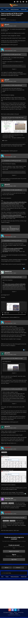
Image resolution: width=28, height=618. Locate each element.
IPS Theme (6, 612)
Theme (15, 612)
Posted (10, 26)
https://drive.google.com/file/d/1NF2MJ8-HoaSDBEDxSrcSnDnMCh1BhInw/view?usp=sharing (12, 250)
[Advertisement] (14, 594)
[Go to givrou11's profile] (2, 25)
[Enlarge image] (14, 461)
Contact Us (12, 613)
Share (7, 567)
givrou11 (16, 54)
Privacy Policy (21, 612)
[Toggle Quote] (3, 54)
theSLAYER (17, 85)
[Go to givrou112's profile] (2, 185)
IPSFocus (11, 612)
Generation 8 (13, 20)
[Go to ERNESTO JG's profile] (2, 272)
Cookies (16, 613)
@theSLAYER (4, 503)
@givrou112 (4, 452)
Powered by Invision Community (14, 614)
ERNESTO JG (17, 358)
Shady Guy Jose (18, 517)
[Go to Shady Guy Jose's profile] (2, 499)
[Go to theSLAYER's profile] (2, 49)
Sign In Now (14, 559)
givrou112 (17, 240)
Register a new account (14, 551)
